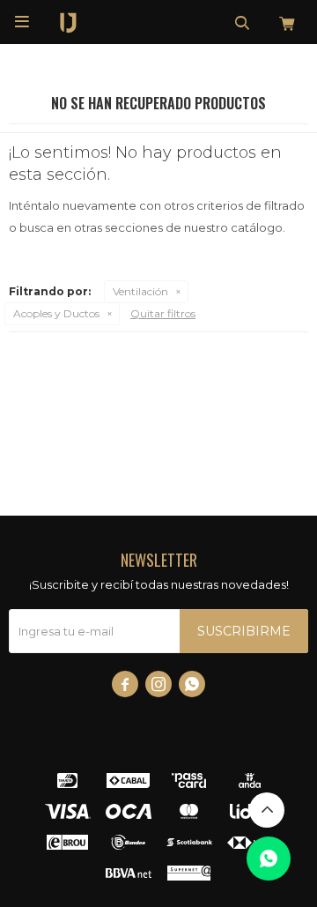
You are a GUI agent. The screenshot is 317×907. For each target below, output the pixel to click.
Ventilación (140, 291)
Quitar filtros (162, 313)
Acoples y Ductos (56, 313)
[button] (242, 22)
